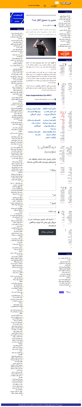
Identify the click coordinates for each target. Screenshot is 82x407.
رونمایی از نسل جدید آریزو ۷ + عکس (70, 86)
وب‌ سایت (52, 211)
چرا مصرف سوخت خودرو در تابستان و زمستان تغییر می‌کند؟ (70, 236)
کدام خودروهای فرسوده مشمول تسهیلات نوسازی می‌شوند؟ (61, 68)
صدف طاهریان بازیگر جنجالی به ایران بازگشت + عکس (49, 134)
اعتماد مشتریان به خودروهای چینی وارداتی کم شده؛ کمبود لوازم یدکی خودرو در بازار (61, 153)
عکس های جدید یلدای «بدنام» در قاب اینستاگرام (34, 123)
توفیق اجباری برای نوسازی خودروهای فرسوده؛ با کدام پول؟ (69, 216)
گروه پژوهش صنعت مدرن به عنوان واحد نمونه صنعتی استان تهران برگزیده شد (70, 120)
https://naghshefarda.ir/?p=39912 (38, 95)
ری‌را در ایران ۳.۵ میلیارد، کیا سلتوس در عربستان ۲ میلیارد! (69, 174)
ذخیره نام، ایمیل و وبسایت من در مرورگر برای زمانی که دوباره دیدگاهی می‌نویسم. (42, 222)
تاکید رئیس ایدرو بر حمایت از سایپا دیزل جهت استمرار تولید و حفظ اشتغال (70, 194)
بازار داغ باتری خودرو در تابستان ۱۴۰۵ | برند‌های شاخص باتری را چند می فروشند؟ (62, 194)
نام (54, 195)
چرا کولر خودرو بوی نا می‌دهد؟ (62, 170)
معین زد (37, 99)
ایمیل (53, 203)
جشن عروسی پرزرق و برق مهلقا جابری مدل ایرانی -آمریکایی (33, 111)
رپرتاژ (39, 5)
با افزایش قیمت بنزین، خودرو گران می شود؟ (70, 69)
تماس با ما (44, 6)
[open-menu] (57, 2)
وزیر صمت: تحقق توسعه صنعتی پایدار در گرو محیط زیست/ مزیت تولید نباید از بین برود (62, 93)
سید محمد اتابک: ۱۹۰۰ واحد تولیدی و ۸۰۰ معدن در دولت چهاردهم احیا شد (62, 126)
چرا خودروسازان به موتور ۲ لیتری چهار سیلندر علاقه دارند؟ (69, 150)
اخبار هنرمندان (43, 99)
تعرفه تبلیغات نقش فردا (33, 5)
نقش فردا (48, 63)
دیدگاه (53, 170)
